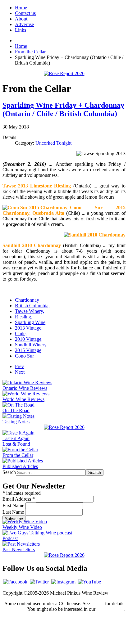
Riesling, (23, 316)
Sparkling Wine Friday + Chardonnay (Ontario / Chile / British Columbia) (63, 109)
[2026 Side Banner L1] (64, 427)
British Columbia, (32, 305)
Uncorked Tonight (53, 143)
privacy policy (110, 609)
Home (21, 7)
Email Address (18, 499)
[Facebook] (15, 581)
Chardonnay (27, 300)
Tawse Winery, (29, 311)
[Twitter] (39, 581)
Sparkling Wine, (31, 322)
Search (9, 472)
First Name (13, 505)
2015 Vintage (28, 350)
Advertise (24, 24)
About (21, 18)
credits (97, 603)
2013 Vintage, (29, 328)
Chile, (21, 333)
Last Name (13, 512)
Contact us (25, 13)
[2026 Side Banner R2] (64, 555)
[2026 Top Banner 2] (64, 73)
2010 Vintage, (29, 339)
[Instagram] (63, 581)
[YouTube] (89, 581)
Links (20, 30)
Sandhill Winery (31, 344)
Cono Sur (24, 355)
